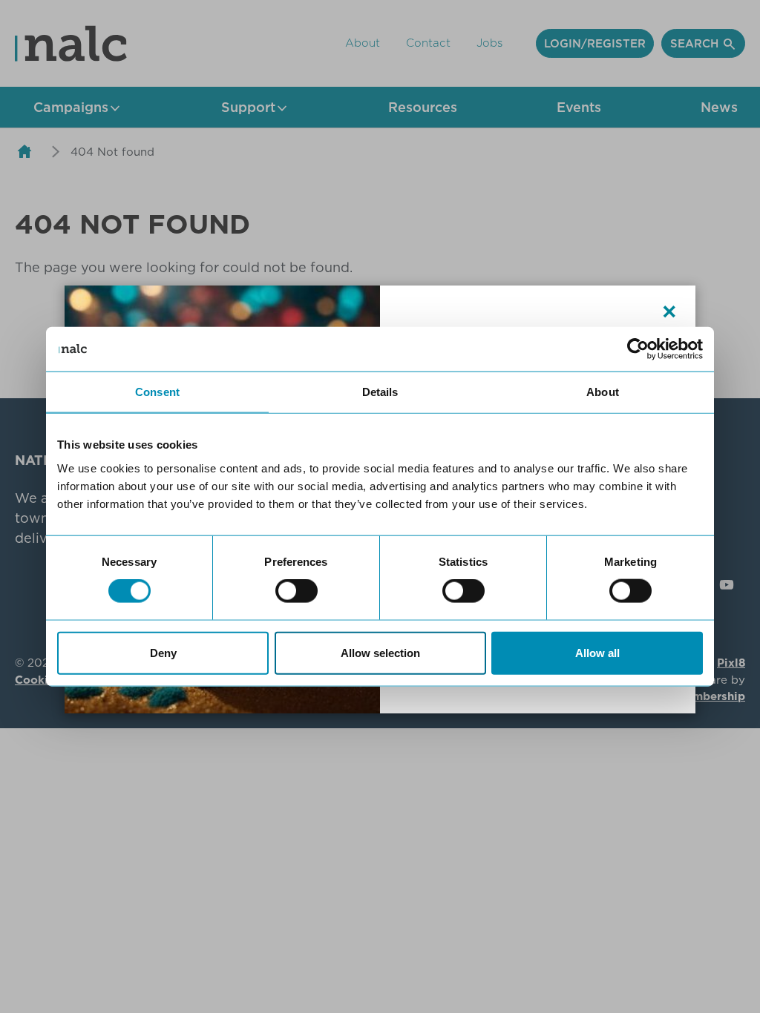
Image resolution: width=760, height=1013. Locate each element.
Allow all (597, 652)
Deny (163, 652)
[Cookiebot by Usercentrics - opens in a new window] (638, 349)
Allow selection (380, 652)
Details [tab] (380, 392)
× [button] (669, 311)
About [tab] (602, 392)
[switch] (296, 591)
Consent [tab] (157, 392)
